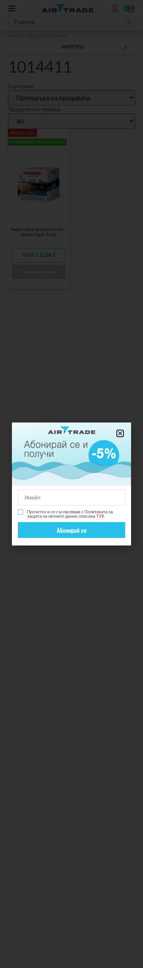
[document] (71, 484)
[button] (120, 433)
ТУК (100, 516)
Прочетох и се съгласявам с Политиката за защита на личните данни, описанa (70, 513)
